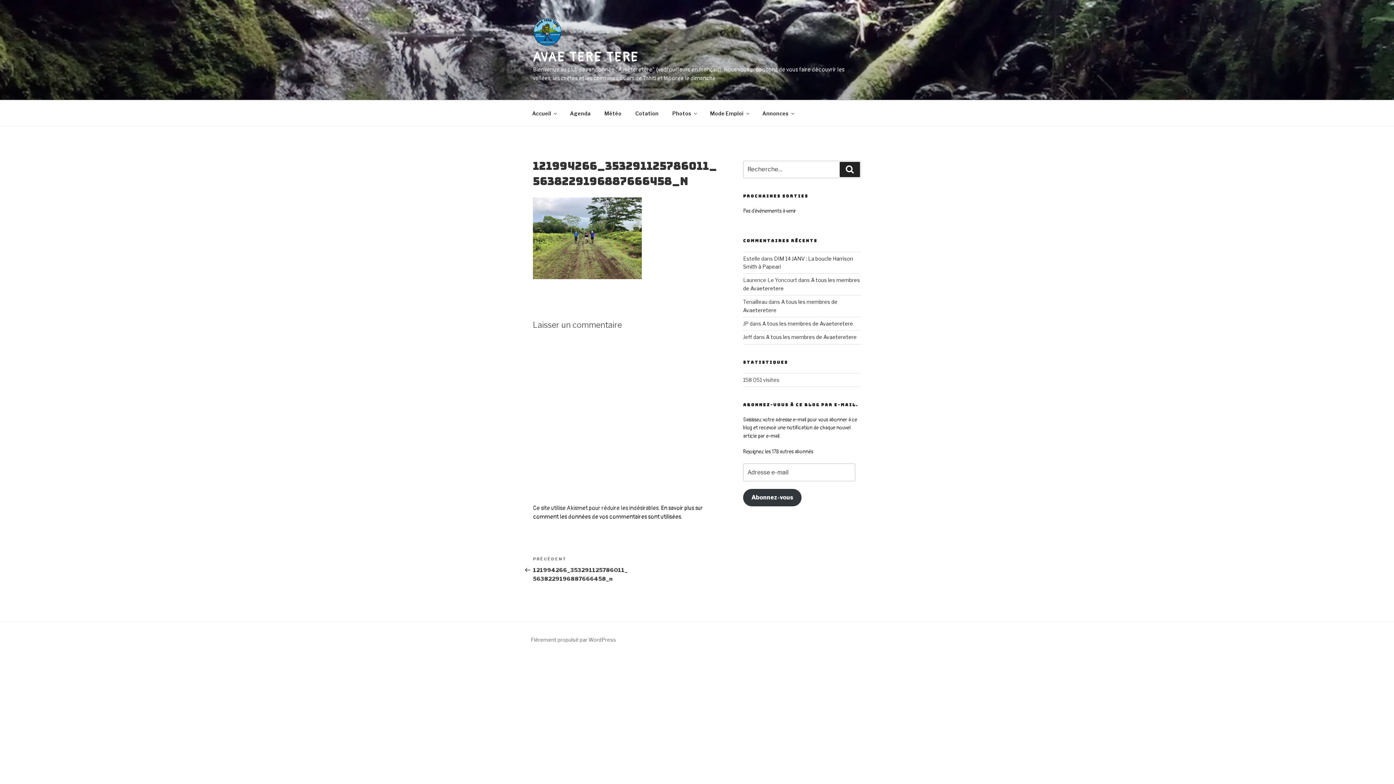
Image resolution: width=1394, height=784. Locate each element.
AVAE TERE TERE (586, 57)
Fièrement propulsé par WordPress (573, 640)
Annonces (775, 113)
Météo (612, 113)
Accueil (541, 113)
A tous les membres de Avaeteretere (807, 323)
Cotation (647, 113)
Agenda (580, 113)
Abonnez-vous (772, 497)
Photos (681, 113)
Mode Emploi (726, 113)
